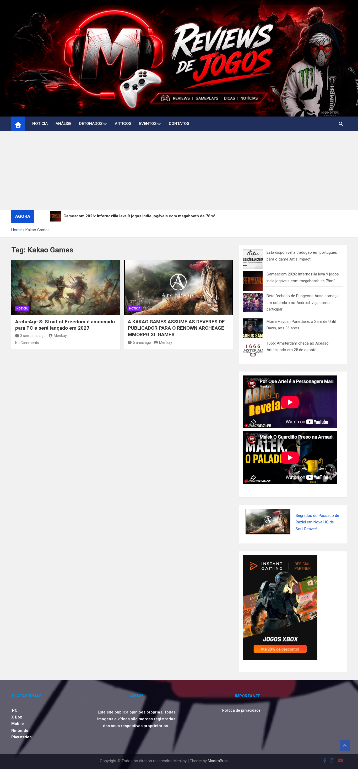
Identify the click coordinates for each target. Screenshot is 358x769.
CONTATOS (179, 123)
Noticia (40, 123)
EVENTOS (147, 123)
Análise (63, 123)
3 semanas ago (33, 342)
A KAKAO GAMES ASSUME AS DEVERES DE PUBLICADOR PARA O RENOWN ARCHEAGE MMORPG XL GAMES (176, 334)
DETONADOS (90, 123)
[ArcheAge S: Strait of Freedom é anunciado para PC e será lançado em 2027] (65, 294)
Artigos (123, 123)
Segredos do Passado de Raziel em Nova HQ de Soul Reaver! (317, 529)
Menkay (60, 342)
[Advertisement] (179, 177)
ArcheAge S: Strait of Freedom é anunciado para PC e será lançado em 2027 (65, 331)
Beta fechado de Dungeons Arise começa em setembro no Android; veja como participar (303, 309)
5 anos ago (142, 349)
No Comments (27, 349)
